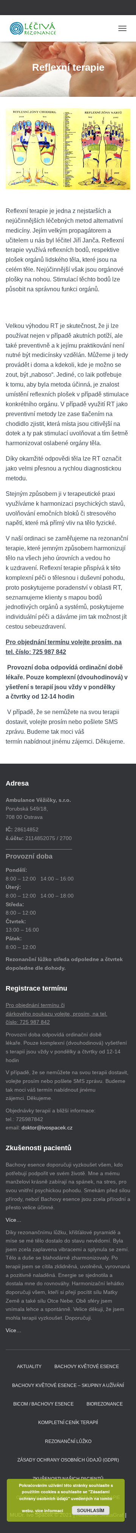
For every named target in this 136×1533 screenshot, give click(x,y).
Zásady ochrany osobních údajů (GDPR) (68, 1460)
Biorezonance (105, 1404)
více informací (49, 1510)
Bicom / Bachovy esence (43, 1404)
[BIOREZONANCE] (36, 28)
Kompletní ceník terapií (68, 1422)
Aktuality (29, 1366)
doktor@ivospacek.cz (47, 1128)
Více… (14, 1220)
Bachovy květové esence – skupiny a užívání (68, 1385)
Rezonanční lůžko (68, 1441)
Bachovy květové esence (86, 1366)
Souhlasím (90, 1510)
